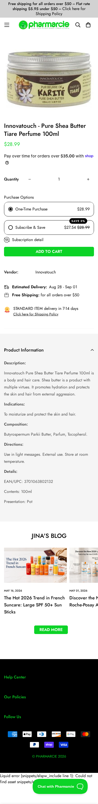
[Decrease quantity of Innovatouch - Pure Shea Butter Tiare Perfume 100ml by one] (29, 179)
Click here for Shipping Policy (60, 11)
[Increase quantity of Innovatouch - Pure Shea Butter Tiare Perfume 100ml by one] (88, 179)
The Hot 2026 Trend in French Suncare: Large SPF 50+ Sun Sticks (34, 605)
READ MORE (51, 630)
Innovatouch (45, 272)
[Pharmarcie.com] (44, 25)
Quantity (11, 179)
